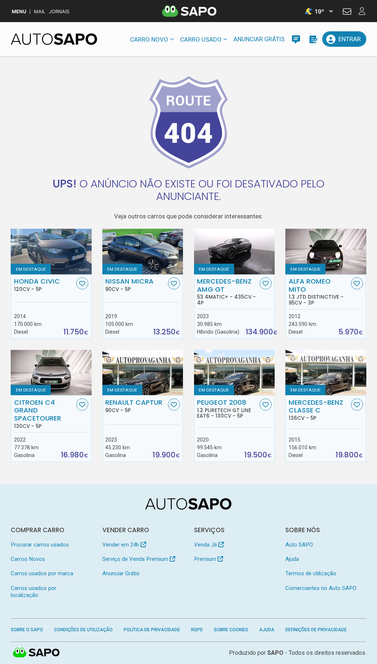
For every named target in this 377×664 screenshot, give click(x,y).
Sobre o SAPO (27, 629)
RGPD (197, 629)
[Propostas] (313, 39)
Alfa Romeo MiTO (316, 291)
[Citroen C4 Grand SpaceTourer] (51, 372)
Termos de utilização (310, 573)
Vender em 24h (121, 544)
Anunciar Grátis (259, 39)
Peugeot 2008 (224, 408)
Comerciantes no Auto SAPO (320, 588)
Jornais (59, 11)
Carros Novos (28, 559)
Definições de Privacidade (316, 629)
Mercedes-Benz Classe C (316, 409)
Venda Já (206, 544)
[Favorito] (82, 283)
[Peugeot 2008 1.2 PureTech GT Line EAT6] (234, 372)
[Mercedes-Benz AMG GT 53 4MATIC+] (234, 251)
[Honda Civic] (51, 251)
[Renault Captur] (142, 372)
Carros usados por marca (42, 573)
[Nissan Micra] (142, 251)
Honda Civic (37, 284)
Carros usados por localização (33, 591)
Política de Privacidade (152, 629)
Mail (39, 11)
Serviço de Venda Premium (136, 559)
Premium (206, 559)
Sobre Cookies (231, 629)
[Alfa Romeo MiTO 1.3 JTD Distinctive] (325, 251)
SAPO (36, 653)
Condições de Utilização (83, 629)
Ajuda (292, 559)
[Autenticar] (347, 12)
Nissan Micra (129, 284)
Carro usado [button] (201, 39)
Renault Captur (133, 405)
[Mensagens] (296, 39)
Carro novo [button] (149, 39)
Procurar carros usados (40, 544)
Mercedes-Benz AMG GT (226, 291)
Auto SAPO (299, 544)
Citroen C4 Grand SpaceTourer (37, 413)
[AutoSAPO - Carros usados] (54, 39)
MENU (19, 11)
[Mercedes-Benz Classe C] (325, 372)
